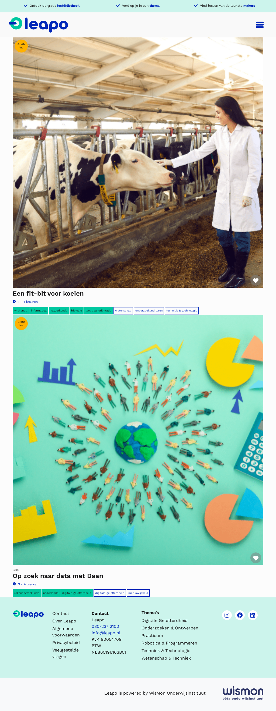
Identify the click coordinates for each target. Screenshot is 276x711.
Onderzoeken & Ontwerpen (170, 628)
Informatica (39, 310)
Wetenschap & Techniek (166, 658)
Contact (60, 613)
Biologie (76, 310)
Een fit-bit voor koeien (48, 293)
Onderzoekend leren (149, 310)
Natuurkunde (58, 310)
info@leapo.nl (106, 632)
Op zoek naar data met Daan (58, 576)
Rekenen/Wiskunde (26, 593)
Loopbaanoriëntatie (98, 310)
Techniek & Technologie (181, 310)
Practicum (152, 635)
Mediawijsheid (138, 593)
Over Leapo (64, 621)
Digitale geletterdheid (76, 593)
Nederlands (50, 593)
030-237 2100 (105, 626)
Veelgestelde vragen (65, 653)
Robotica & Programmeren (169, 643)
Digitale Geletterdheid (110, 593)
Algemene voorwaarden (66, 632)
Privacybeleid (66, 642)
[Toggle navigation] (259, 24)
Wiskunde (20, 310)
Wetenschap (123, 310)
